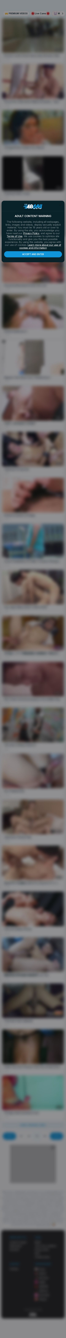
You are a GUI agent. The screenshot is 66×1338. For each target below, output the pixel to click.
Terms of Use (14, 236)
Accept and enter (33, 254)
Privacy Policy (31, 233)
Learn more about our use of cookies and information (40, 246)
